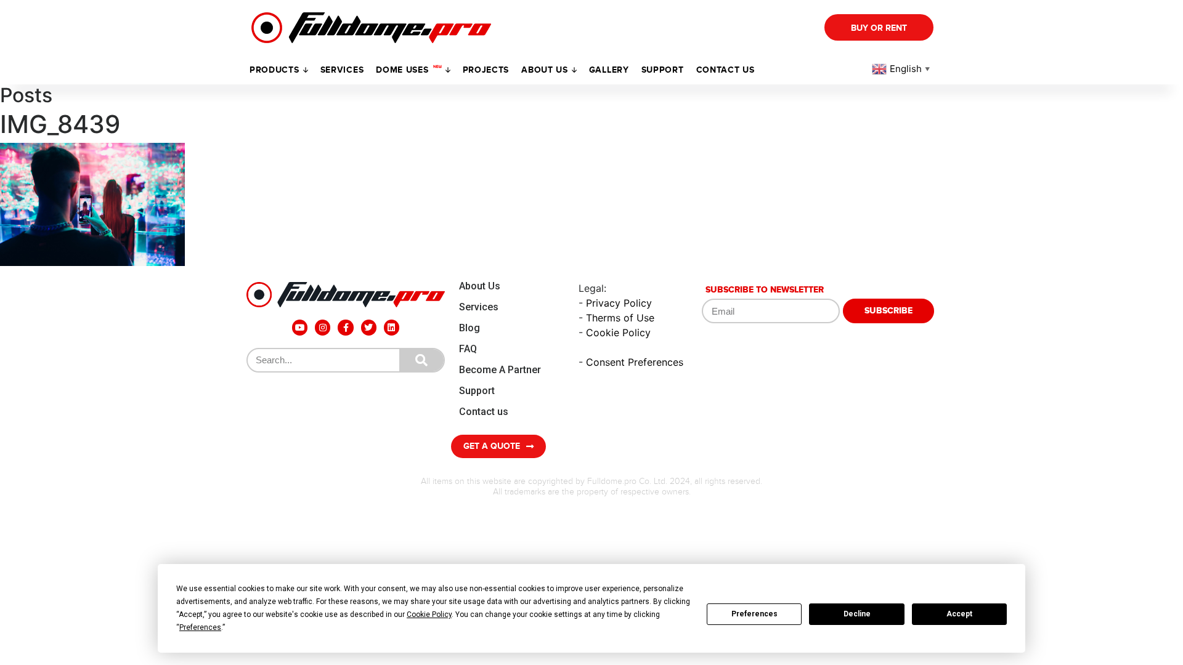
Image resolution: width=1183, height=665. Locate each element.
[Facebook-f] (345, 327)
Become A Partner (500, 370)
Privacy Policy (619, 303)
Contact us (725, 70)
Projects (486, 70)
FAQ (468, 349)
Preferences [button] (200, 627)
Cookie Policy (618, 332)
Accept (959, 614)
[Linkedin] (391, 327)
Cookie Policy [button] (429, 614)
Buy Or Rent (879, 28)
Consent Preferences (634, 362)
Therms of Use (620, 318)
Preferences (754, 614)
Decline (857, 614)
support (662, 70)
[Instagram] (322, 327)
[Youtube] (299, 327)
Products (274, 70)
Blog (469, 328)
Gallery (609, 70)
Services (342, 70)
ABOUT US (544, 70)
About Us (479, 286)
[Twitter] (368, 327)
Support (477, 391)
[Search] (421, 360)
